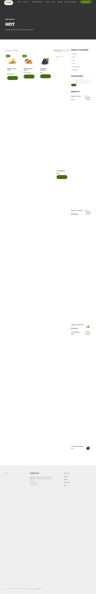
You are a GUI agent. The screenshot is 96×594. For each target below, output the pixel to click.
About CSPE (66, 473)
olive (73, 63)
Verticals (66, 479)
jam (73, 60)
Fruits (73, 57)
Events (53, 1)
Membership (67, 482)
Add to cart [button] (12, 77)
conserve (74, 54)
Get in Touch (85, 1)
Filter (73, 84)
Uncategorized (76, 66)
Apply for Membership (70, 1)
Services (60, 1)
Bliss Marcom (38, 588)
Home (19, 1)
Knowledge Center (37, 1)
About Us (25, 1)
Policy (47, 1)
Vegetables (75, 69)
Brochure (66, 476)
